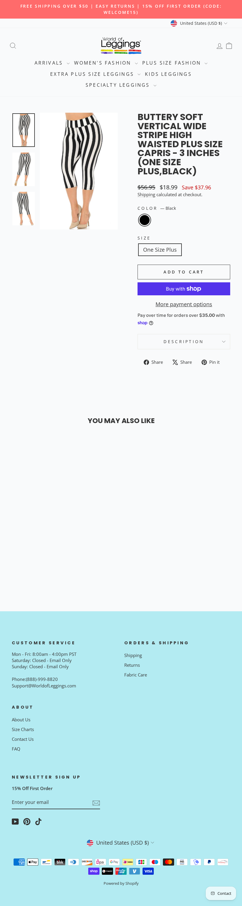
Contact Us (23, 739)
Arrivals (50, 63)
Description (183, 341)
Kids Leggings (168, 74)
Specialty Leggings (119, 85)
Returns (132, 665)
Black (145, 220)
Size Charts (23, 729)
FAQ (16, 749)
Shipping (146, 194)
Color (157, 208)
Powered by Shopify (121, 883)
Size (144, 238)
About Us (21, 719)
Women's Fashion (103, 63)
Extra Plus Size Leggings (93, 74)
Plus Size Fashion (172, 63)
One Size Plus (160, 249)
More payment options (184, 304)
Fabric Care (135, 675)
